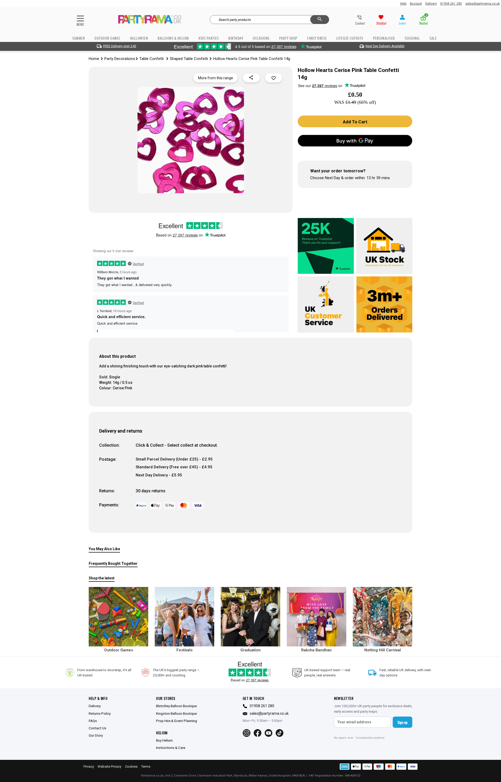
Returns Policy (100, 713)
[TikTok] (279, 733)
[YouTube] (268, 733)
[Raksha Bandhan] (316, 616)
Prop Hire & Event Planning (176, 721)
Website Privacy (109, 766)
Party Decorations (119, 58)
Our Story (96, 735)
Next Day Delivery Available (385, 46)
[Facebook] (257, 733)
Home (94, 58)
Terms (145, 766)
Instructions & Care (170, 747)
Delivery (431, 3)
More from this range (215, 78)
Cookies (131, 766)
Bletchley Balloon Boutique (176, 706)
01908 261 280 (451, 3)
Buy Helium (164, 740)
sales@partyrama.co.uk (482, 3)
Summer (78, 38)
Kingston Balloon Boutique (176, 713)
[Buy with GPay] (355, 141)
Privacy (89, 766)
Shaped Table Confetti (189, 58)
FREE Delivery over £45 (119, 46)
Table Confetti (152, 58)
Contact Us (97, 728)
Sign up (402, 722)
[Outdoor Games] (118, 616)
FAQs (93, 721)
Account (416, 3)
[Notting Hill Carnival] (382, 616)
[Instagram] (246, 733)
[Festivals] (184, 616)
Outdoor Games (107, 38)
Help (403, 3)
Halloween (139, 38)
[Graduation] (250, 616)
